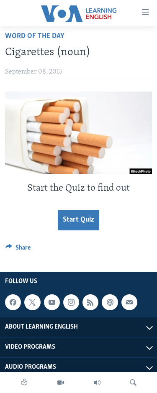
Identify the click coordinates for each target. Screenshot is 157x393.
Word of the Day (34, 36)
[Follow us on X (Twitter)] (32, 302)
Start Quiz (78, 220)
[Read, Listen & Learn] (24, 382)
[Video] (60, 382)
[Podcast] (110, 302)
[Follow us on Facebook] (13, 302)
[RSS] (90, 302)
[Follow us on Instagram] (71, 302)
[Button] (18, 250)
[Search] (133, 382)
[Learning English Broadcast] (97, 382)
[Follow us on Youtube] (52, 302)
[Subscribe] (129, 302)
